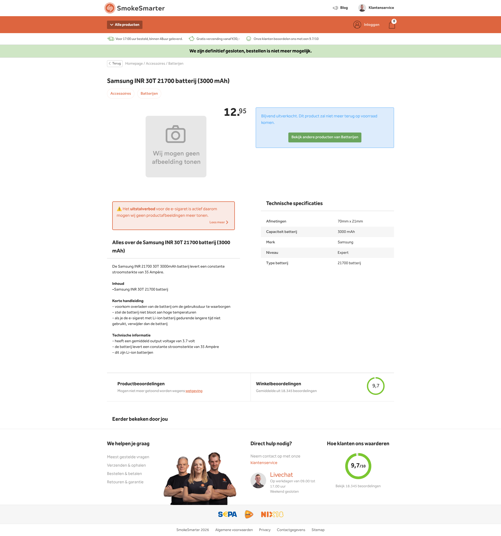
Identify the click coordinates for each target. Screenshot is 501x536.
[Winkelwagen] (392, 24)
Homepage (134, 64)
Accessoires (155, 64)
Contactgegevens (291, 530)
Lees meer (217, 222)
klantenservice (263, 463)
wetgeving (194, 391)
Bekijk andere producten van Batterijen (324, 137)
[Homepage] (134, 9)
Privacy (265, 530)
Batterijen (175, 64)
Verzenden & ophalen (126, 465)
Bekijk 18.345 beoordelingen (358, 486)
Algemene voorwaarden (234, 530)
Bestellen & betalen (124, 474)
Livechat (281, 475)
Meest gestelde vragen (128, 457)
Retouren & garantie (125, 482)
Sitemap (318, 530)
